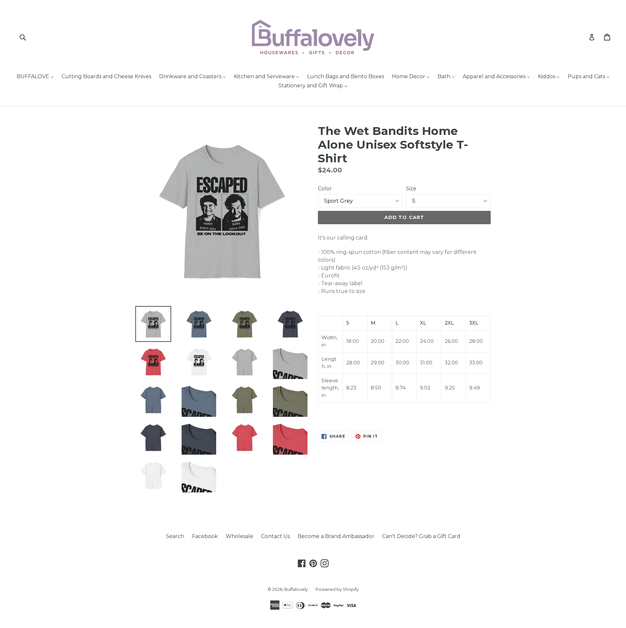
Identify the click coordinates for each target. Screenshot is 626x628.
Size (411, 188)
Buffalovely (296, 589)
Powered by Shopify (337, 589)
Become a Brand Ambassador (336, 536)
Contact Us (275, 536)
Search (175, 536)
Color (325, 188)
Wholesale (239, 536)
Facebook (205, 536)
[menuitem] (35, 76)
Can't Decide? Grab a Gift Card (421, 536)
